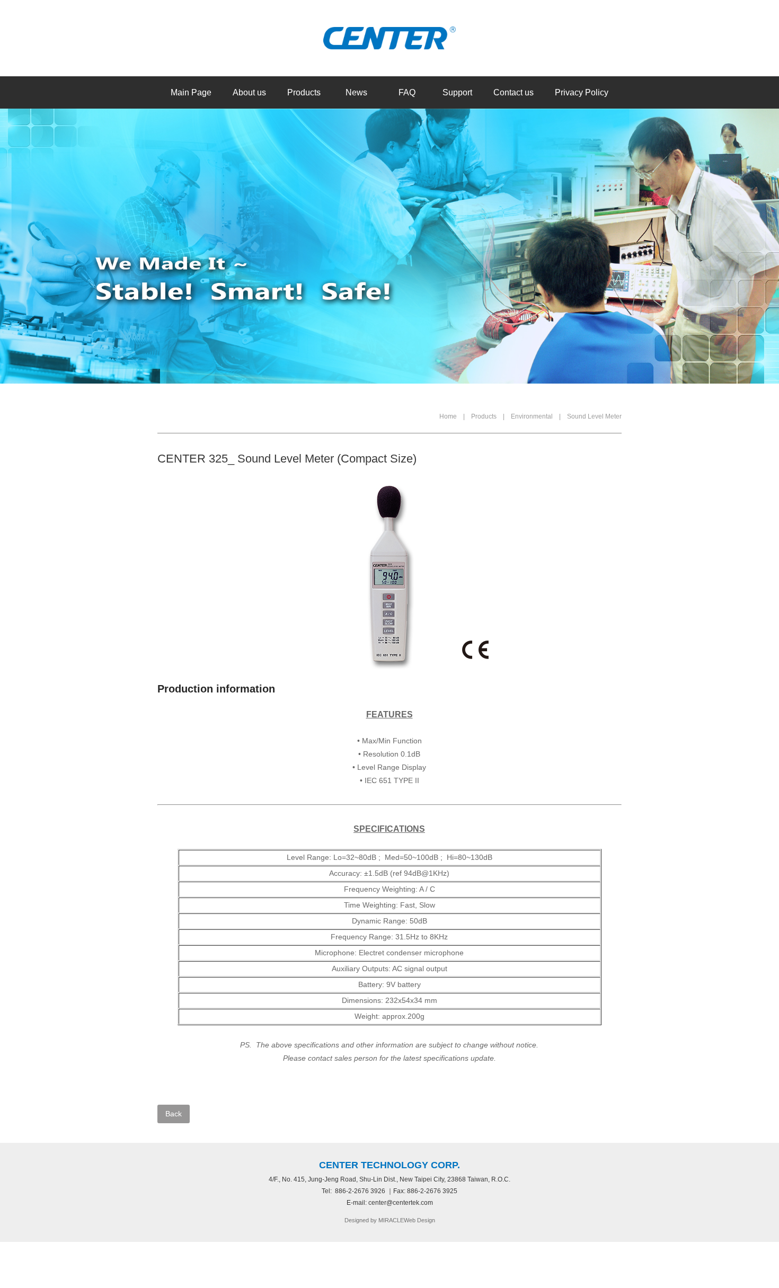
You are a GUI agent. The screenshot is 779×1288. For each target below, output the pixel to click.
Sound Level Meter (594, 416)
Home (448, 416)
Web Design (419, 1220)
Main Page (191, 92)
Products (304, 92)
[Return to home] (389, 38)
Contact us (513, 92)
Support (457, 92)
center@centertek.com (400, 1202)
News (356, 92)
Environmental (532, 416)
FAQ (407, 92)
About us (249, 92)
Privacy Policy (581, 92)
